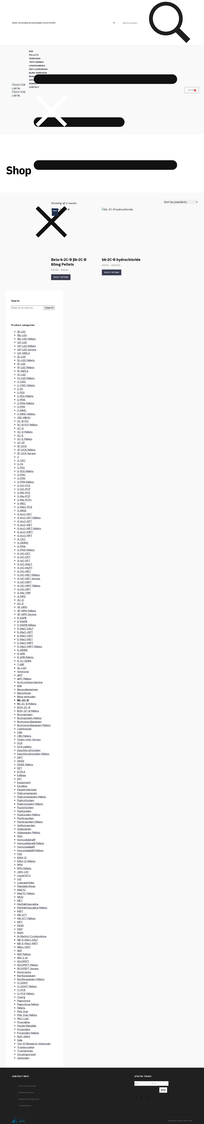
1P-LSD (21, 364)
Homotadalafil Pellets (30, 850)
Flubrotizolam (25, 800)
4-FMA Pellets (25, 550)
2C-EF (21, 442)
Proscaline (23, 1022)
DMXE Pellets (25, 764)
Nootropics (24, 972)
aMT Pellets (24, 679)
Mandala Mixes (26, 886)
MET (20, 900)
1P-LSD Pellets (25, 367)
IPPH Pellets (24, 868)
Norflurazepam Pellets (30, 979)
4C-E (20, 603)
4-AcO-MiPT (25, 532)
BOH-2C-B (23, 707)
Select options (60, 277)
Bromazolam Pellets (29, 718)
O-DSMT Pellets (27, 986)
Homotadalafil (26, 847)
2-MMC (21, 410)
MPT (20, 922)
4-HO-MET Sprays (28, 578)
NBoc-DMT (24, 947)
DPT (19, 768)
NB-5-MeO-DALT (27, 940)
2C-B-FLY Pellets (27, 424)
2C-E (20, 435)
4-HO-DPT (23, 557)
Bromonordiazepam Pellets (33, 725)
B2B (19, 686)
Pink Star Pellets (27, 1015)
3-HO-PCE (23, 485)
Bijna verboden (26, 696)
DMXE (20, 761)
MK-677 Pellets (26, 918)
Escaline (22, 786)
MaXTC (21, 890)
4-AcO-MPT (24, 535)
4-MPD (21, 596)
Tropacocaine (25, 1047)
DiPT (20, 757)
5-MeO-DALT (25, 628)
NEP (19, 950)
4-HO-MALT (24, 564)
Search (49, 307)
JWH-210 (22, 872)
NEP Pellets (24, 954)
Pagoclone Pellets (28, 1004)
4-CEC (21, 539)
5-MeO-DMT (25, 636)
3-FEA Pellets (25, 471)
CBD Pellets (24, 736)
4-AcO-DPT (24, 521)
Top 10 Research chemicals (33, 1043)
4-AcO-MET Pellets (29, 528)
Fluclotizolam (25, 807)
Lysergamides (25, 882)
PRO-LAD (23, 1018)
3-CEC (21, 460)
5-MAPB (22, 621)
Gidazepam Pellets (28, 832)
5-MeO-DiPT (25, 632)
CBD (19, 732)
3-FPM (21, 478)
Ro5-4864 (23, 1036)
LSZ (19, 879)
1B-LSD (21, 331)
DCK (19, 743)
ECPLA (21, 772)
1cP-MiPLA (23, 353)
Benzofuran (24, 693)
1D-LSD (21, 357)
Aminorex (23, 671)
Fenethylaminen (27, 789)
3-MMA (21, 510)
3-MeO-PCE (24, 507)
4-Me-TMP (24, 593)
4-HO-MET (24, 571)
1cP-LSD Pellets (26, 346)
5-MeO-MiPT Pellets (29, 646)
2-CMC (21, 382)
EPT (19, 779)
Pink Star (22, 1011)
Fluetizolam (24, 811)
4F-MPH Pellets (26, 611)
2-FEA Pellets (25, 396)
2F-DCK (22, 446)
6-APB (21, 653)
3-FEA (21, 467)
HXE (19, 854)
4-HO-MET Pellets (28, 575)
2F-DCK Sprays (26, 453)
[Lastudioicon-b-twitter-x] (141, 1097)
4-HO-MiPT (24, 582)
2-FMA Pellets (25, 403)
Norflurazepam (26, 975)
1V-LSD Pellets (25, 378)
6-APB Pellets (25, 657)
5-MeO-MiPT (25, 643)
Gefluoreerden (26, 825)
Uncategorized (26, 1054)
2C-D (20, 428)
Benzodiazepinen (27, 689)
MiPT (20, 911)
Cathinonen (24, 729)
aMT (20, 675)
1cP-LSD (22, 342)
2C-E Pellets (24, 439)
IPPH (20, 865)
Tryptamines (25, 1051)
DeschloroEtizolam (28, 750)
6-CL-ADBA (24, 661)
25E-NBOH (23, 417)
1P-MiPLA (22, 371)
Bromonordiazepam (29, 721)
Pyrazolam (23, 1029)
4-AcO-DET (24, 514)
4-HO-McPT (24, 568)
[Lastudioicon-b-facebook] (135, 1097)
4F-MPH (22, 607)
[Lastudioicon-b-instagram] (147, 1097)
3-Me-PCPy (24, 500)
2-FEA (21, 392)
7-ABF (20, 664)
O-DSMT (22, 983)
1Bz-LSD (22, 335)
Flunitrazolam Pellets (30, 822)
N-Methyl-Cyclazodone (31, 936)
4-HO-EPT (23, 560)
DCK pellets (24, 746)
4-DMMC (23, 543)
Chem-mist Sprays (29, 739)
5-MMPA (22, 650)
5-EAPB (21, 618)
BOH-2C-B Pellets (28, 711)
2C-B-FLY (23, 421)
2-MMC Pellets (26, 414)
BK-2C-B (23, 700)
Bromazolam (25, 714)
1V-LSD (21, 374)
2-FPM (21, 407)
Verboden (23, 1058)
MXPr (20, 933)
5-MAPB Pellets (26, 625)
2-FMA (21, 399)
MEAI (20, 897)
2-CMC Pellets (26, 385)
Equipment (24, 782)
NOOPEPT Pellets (27, 965)
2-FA (20, 389)
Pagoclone (23, 1001)
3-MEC (21, 503)
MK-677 (22, 915)
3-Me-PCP (23, 496)
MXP (20, 929)
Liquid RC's (24, 875)
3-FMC (21, 475)
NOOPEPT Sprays (28, 968)
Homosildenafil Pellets (30, 843)
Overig (21, 997)
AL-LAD (21, 668)
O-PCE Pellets (25, 993)
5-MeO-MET (25, 639)
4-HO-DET (23, 553)
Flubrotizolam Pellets (30, 804)
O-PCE (21, 990)
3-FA (20, 464)
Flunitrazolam (25, 818)
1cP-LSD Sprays (26, 349)
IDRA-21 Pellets (26, 861)
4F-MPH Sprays (26, 614)
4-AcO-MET (24, 525)
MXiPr (20, 925)
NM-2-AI (22, 958)
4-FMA (21, 546)
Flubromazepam (27, 793)
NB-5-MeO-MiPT (27, 943)
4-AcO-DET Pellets (29, 518)
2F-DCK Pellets (26, 450)
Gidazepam (24, 829)
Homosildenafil (26, 840)
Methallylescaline (27, 904)
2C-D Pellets (25, 432)
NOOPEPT (23, 961)
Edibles (21, 775)
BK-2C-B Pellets (26, 704)
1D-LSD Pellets (26, 360)
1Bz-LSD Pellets (26, 339)
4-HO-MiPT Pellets (28, 585)
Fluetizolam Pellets (28, 814)
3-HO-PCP (23, 489)
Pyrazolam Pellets (28, 1033)
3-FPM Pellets (25, 482)
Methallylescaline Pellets (32, 907)
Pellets (21, 1008)
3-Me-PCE (23, 492)
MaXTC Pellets (26, 893)
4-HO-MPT (24, 589)
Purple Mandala (26, 1026)
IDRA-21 (22, 857)
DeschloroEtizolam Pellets (33, 754)
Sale (19, 1040)
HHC (20, 836)
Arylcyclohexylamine (30, 682)
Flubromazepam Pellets (31, 797)
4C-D (20, 600)
